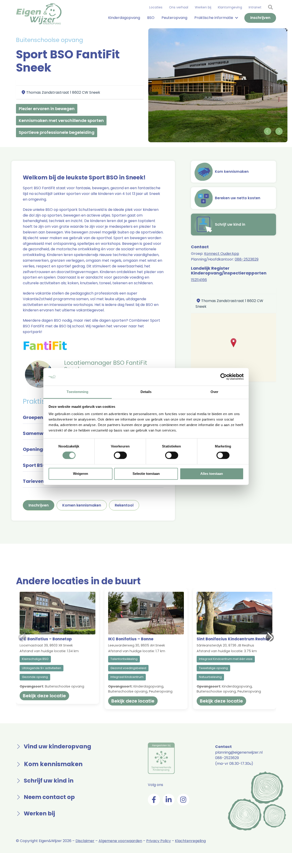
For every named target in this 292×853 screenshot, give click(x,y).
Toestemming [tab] (77, 392)
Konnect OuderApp (221, 253)
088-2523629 (246, 259)
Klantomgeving (230, 7)
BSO (150, 17)
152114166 (199, 279)
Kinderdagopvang (124, 17)
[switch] (120, 455)
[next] (279, 131)
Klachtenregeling (190, 840)
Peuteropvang (174, 17)
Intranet (255, 7)
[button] (233, 342)
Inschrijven (260, 17)
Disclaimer (85, 840)
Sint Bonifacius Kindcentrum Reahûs (233, 639)
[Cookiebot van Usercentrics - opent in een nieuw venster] (224, 376)
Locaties (155, 7)
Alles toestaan (211, 474)
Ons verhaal (178, 7)
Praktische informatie (213, 17)
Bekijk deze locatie (44, 696)
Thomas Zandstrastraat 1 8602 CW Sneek (63, 92)
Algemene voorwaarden (120, 840)
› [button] (267, 637)
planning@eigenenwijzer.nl (239, 752)
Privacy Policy (158, 840)
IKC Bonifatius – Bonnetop (46, 639)
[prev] (267, 131)
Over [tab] (214, 392)
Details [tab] (146, 392)
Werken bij (203, 7)
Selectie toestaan (146, 474)
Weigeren (80, 474)
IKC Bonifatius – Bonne (130, 639)
